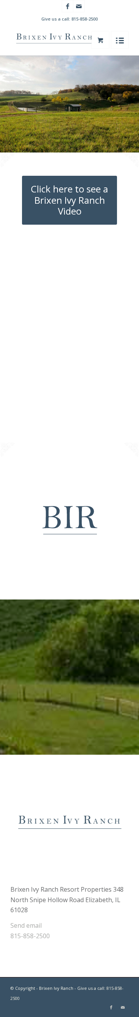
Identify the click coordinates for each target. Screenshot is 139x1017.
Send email (26, 925)
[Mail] (78, 6)
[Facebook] (67, 6)
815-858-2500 (84, 19)
